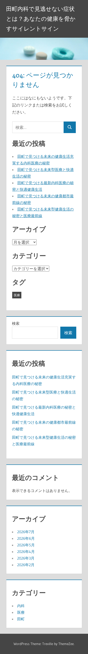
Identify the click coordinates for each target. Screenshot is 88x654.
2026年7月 (25, 531)
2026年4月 (26, 551)
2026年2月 (25, 564)
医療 (17, 295)
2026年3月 (25, 558)
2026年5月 (26, 545)
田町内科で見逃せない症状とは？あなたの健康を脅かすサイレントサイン (41, 18)
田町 (21, 619)
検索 (15, 323)
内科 (21, 605)
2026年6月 (26, 538)
